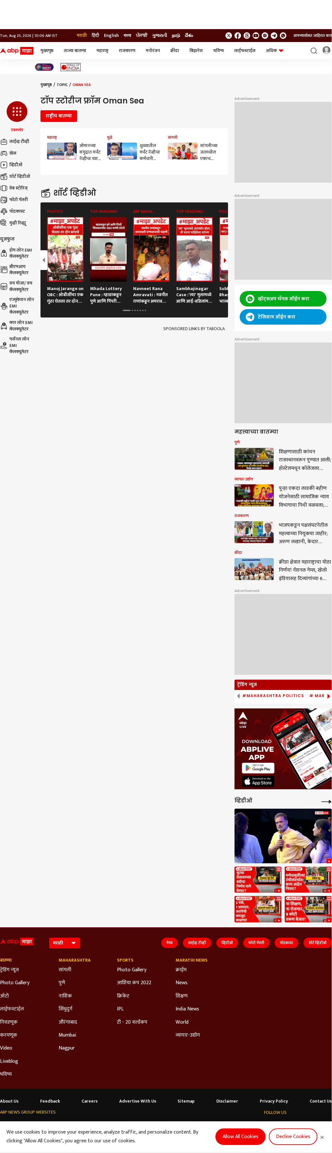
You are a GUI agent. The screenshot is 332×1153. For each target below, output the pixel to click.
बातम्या (6, 960)
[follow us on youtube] (256, 35)
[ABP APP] (258, 768)
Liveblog (9, 1061)
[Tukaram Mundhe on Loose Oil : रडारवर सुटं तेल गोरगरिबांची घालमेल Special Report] (258, 880)
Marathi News (192, 960)
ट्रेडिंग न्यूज (9, 970)
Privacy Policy (274, 1101)
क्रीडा (174, 50)
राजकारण (127, 50)
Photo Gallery (14, 982)
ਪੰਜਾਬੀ (141, 35)
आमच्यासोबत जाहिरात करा (312, 35)
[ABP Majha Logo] (17, 51)
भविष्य (218, 50)
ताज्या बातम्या (75, 50)
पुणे (62, 982)
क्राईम (181, 970)
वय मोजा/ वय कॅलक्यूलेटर (20, 286)
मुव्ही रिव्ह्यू (17, 223)
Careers (89, 1101)
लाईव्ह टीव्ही (19, 141)
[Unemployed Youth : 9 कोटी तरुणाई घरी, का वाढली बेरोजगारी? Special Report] (308, 909)
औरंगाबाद (68, 1022)
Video (6, 1048)
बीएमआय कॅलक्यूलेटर (19, 270)
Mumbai (67, 1035)
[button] (17, 117)
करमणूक (8, 1035)
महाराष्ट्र (103, 50)
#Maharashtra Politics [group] (273, 695)
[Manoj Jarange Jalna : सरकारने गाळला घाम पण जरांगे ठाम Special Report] (258, 909)
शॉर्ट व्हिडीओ (19, 176)
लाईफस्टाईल (245, 50)
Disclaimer (227, 1101)
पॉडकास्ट (17, 211)
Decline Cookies (293, 1136)
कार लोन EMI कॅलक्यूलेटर (21, 325)
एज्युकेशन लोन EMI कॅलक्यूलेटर (21, 306)
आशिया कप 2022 (134, 982)
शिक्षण (182, 996)
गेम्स (169, 943)
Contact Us (321, 1101)
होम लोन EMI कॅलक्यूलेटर (20, 253)
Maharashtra (75, 960)
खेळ (13, 153)
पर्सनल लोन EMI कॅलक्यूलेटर (19, 345)
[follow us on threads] (247, 35)
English (111, 35)
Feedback (50, 1101)
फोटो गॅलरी (18, 199)
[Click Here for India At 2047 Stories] (44, 67)
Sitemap (186, 1101)
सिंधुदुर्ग (65, 1009)
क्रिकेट (123, 996)
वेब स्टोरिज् (18, 188)
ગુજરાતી (159, 35)
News (182, 982)
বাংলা (127, 35)
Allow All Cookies (240, 1136)
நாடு (176, 35)
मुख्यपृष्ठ (46, 50)
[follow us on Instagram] (265, 35)
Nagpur (67, 1048)
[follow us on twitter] (229, 35)
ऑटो (4, 996)
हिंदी (95, 35)
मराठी (82, 35)
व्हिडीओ (15, 164)
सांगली (65, 970)
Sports (125, 960)
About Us (9, 1101)
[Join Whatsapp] (283, 35)
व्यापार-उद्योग (188, 1035)
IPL (120, 1009)
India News (187, 1009)
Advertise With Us (137, 1101)
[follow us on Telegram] (274, 35)
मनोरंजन (153, 50)
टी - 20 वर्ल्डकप (132, 1022)
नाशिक (65, 996)
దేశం (189, 35)
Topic (62, 84)
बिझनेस (196, 50)
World (182, 1022)
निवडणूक (8, 1022)
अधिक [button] (271, 50)
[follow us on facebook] (238, 35)
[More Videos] (326, 801)
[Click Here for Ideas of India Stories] (71, 67)
